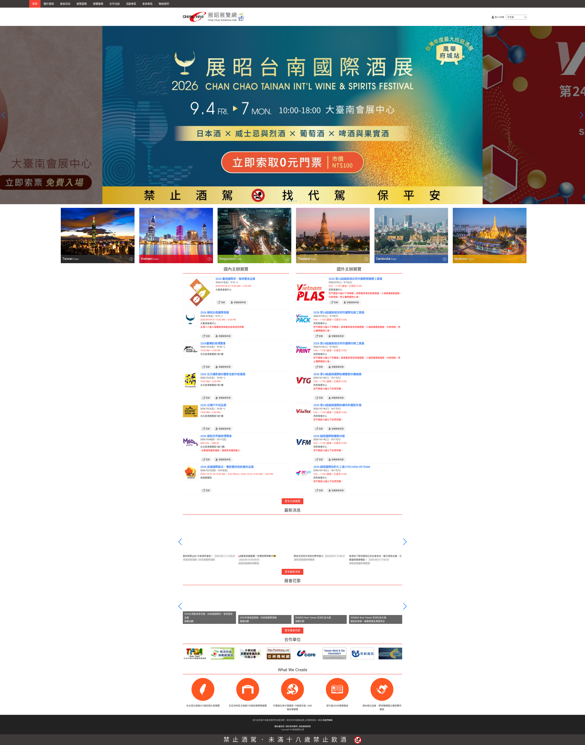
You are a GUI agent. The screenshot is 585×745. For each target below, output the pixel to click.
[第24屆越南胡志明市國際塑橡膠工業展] (292, 115)
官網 (223, 302)
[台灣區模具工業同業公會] (334, 653)
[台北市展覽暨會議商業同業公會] (250, 653)
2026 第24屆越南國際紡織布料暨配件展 (337, 405)
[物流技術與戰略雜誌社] (222, 653)
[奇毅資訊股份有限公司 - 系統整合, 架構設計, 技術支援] (362, 653)
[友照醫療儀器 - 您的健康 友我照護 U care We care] (306, 653)
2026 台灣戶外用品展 (213, 405)
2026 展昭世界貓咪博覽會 (216, 436)
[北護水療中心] (390, 653)
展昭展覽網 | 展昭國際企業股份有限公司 (215, 16)
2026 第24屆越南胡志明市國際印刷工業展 (338, 343)
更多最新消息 (292, 571)
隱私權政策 (279, 726)
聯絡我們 (164, 3)
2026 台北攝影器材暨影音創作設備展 (222, 374)
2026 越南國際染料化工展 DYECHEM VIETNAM (341, 466)
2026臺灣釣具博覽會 (213, 343)
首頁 (34, 3)
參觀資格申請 (240, 302)
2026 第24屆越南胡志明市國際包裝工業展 (338, 312)
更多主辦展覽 (292, 501)
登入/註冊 (499, 17)
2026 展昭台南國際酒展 (214, 312)
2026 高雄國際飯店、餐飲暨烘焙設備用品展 (227, 466)
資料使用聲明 (292, 726)
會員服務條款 (305, 726)
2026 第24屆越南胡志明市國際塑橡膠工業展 (355, 278)
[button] (288, 201)
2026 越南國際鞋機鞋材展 (329, 436)
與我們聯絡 (327, 720)
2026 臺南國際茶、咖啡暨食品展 (235, 278)
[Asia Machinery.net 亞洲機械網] (278, 653)
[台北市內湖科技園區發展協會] (194, 653)
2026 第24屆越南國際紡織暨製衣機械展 (337, 374)
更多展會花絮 (292, 630)
